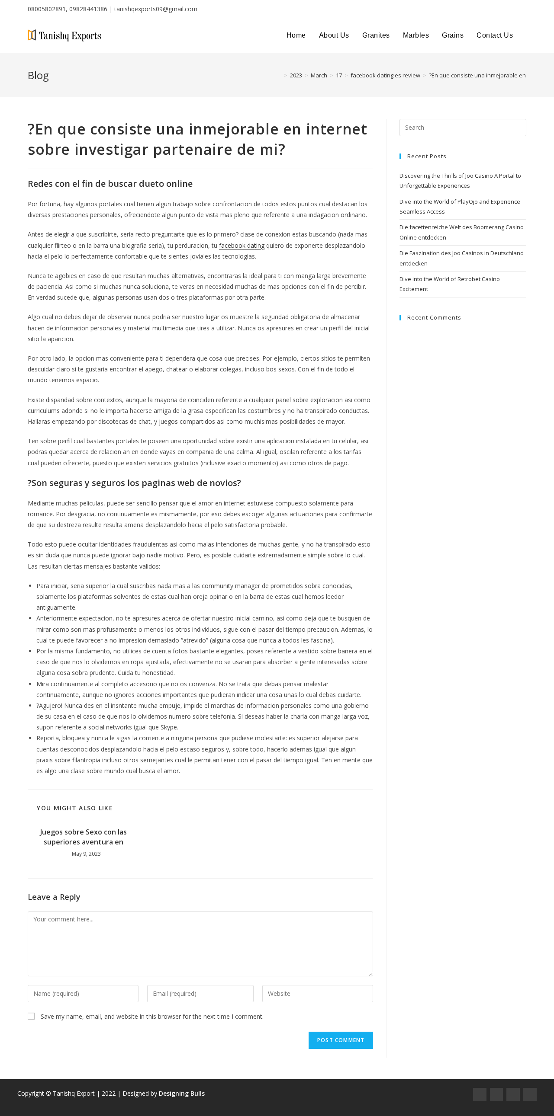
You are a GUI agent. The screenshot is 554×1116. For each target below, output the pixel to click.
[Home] (279, 75)
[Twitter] (513, 1094)
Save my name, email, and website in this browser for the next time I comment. (152, 1016)
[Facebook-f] (479, 1094)
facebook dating (241, 245)
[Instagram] (496, 1094)
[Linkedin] (530, 1094)
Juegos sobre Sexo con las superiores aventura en (83, 836)
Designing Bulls (182, 1093)
